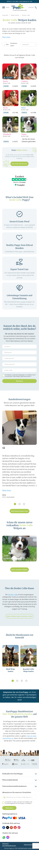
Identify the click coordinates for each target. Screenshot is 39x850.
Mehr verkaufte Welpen (19, 570)
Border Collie (13, 595)
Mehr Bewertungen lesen (19, 511)
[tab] (15, 504)
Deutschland (10, 497)
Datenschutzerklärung (30, 844)
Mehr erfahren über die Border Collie (19, 616)
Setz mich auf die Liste (19, 164)
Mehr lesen (6, 37)
